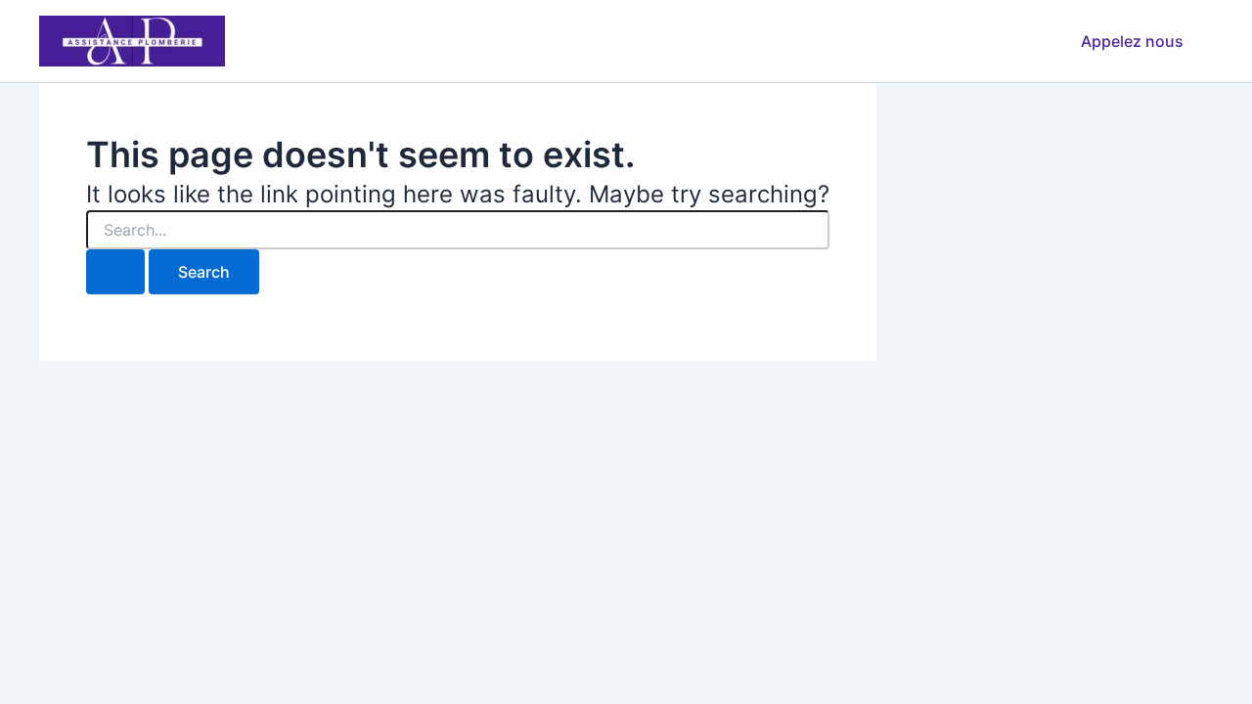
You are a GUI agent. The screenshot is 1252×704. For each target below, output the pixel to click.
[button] (1132, 41)
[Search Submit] (115, 271)
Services (631, 40)
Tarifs (716, 40)
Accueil (540, 40)
